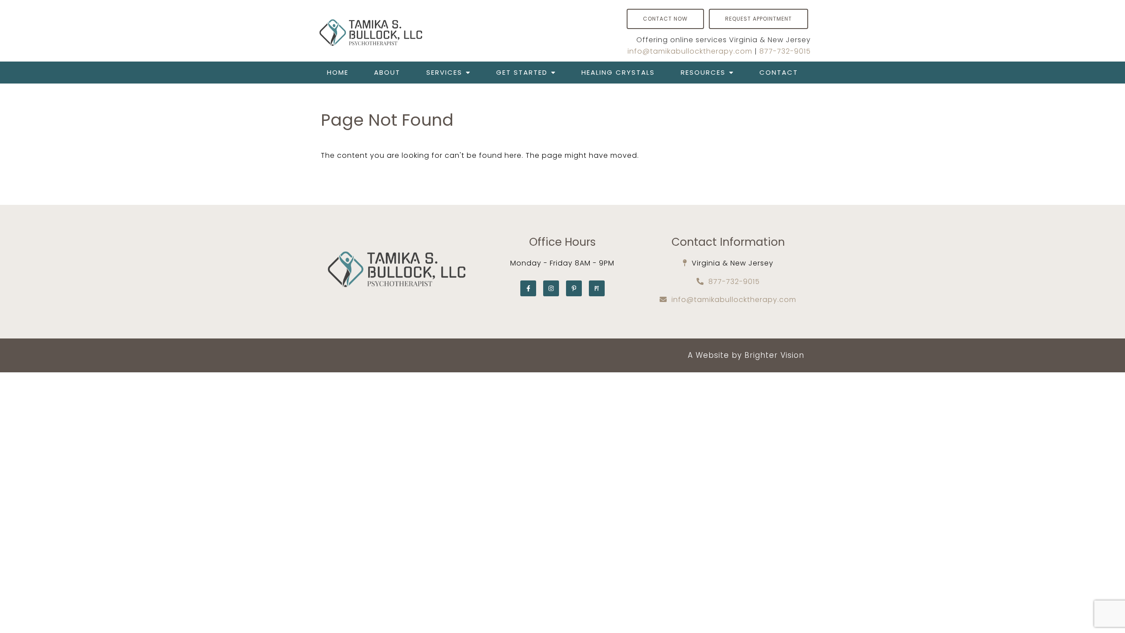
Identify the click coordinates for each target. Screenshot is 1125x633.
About (387, 72)
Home (337, 72)
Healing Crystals (618, 72)
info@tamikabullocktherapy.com (690, 51)
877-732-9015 (785, 51)
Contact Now (665, 18)
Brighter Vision (774, 355)
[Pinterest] (574, 288)
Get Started (522, 72)
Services (444, 72)
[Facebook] (528, 288)
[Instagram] (551, 288)
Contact (778, 72)
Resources (703, 72)
